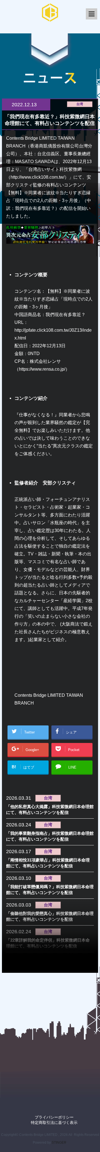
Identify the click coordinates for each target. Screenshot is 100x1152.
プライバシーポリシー (54, 1117)
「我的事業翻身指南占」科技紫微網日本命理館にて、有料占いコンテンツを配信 (50, 836)
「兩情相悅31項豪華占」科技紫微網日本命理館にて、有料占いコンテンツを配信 (48, 863)
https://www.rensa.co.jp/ (42, 368)
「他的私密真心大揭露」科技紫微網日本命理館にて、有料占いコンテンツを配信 (50, 809)
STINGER (59, 1142)
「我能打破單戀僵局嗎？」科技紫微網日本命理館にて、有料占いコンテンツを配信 (50, 889)
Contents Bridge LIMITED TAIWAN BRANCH (48, 699)
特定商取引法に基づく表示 (54, 1122)
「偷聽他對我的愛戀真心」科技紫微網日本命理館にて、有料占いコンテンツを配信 (50, 916)
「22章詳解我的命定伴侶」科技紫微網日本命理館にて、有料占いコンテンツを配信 (48, 943)
